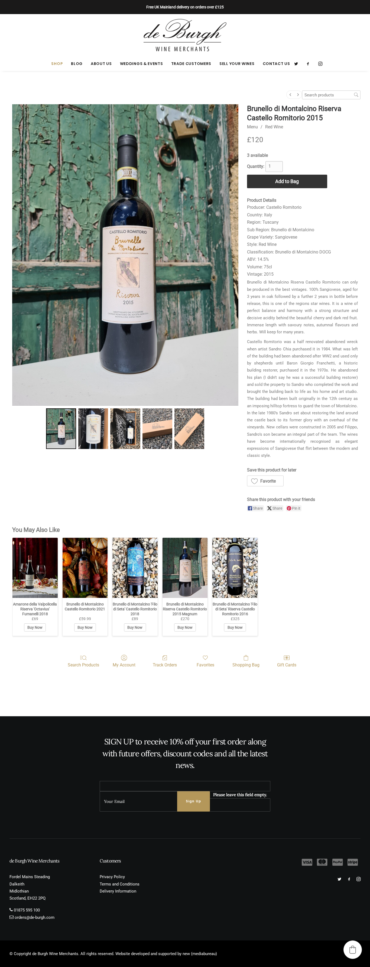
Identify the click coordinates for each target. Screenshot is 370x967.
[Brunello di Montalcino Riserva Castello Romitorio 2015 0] (61, 428)
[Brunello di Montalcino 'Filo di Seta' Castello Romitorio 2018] (135, 568)
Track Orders (165, 665)
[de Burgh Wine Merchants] (185, 35)
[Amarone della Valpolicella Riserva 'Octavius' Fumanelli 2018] (35, 568)
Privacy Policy (112, 876)
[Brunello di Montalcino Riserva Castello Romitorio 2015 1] (93, 428)
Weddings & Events (141, 63)
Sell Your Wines (237, 63)
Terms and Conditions (119, 884)
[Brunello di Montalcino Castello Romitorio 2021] (85, 568)
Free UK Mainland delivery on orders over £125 (185, 7)
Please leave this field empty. (240, 794)
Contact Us (276, 63)
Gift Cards (286, 665)
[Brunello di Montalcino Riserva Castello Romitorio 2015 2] (125, 428)
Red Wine (274, 126)
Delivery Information (118, 891)
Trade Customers (191, 63)
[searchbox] (331, 94)
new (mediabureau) (200, 953)
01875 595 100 (27, 910)
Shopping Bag (245, 665)
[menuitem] (57, 63)
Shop (57, 63)
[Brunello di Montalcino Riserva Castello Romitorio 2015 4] (189, 428)
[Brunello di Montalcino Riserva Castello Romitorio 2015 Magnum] (185, 568)
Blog (77, 63)
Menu (252, 126)
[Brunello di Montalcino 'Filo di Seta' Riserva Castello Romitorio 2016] (235, 568)
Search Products (83, 665)
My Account (124, 665)
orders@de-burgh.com (34, 917)
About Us (101, 63)
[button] (298, 63)
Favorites (205, 665)
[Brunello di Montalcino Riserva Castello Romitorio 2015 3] (157, 428)
